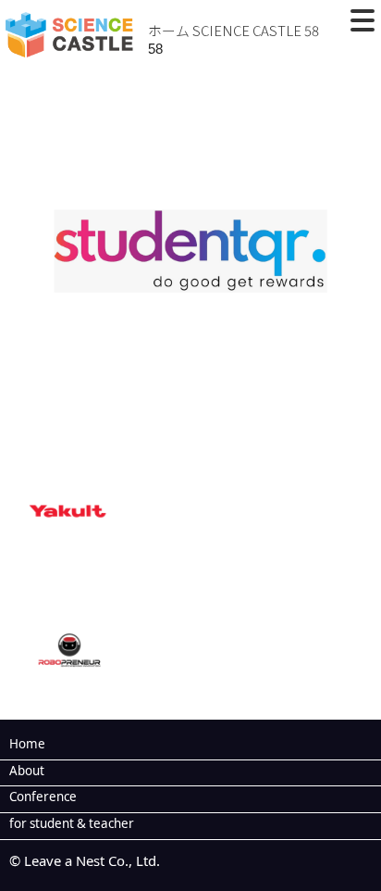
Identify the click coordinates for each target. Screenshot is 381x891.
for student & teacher (71, 823)
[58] (190, 430)
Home (27, 743)
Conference (43, 796)
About (26, 770)
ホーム (169, 30)
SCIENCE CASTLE (246, 30)
